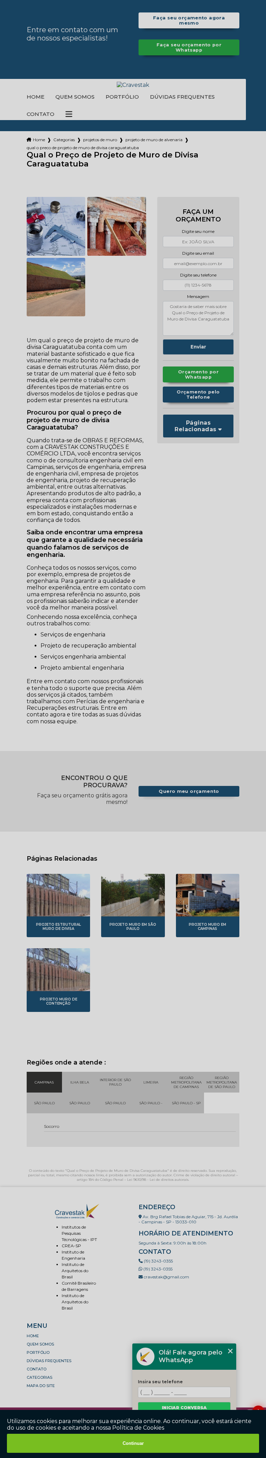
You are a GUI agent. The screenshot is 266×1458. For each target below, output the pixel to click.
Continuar (133, 1443)
